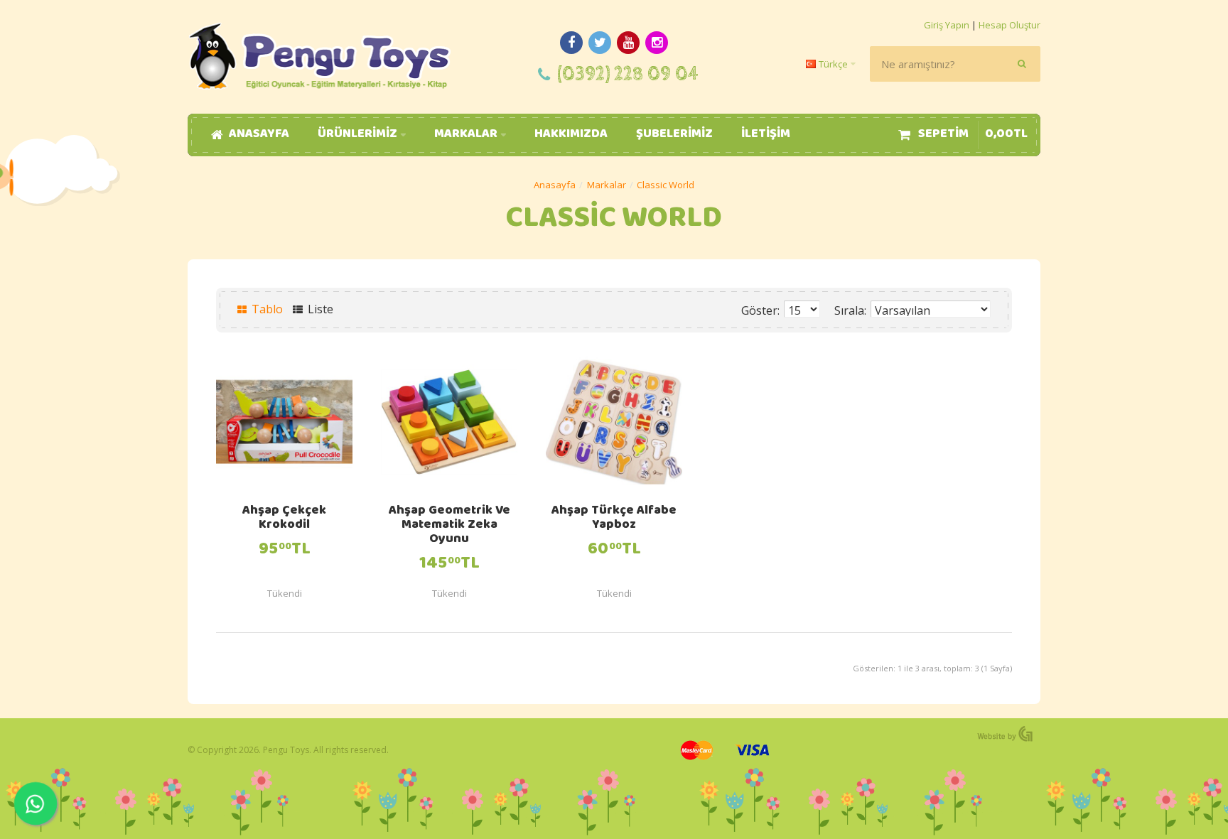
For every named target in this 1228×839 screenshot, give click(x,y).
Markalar (606, 184)
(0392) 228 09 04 (628, 74)
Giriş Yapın (946, 24)
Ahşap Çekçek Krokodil (284, 518)
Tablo (266, 309)
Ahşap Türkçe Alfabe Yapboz (614, 518)
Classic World (665, 184)
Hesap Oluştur (1009, 24)
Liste (319, 309)
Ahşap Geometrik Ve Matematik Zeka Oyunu (449, 525)
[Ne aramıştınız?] (1022, 64)
